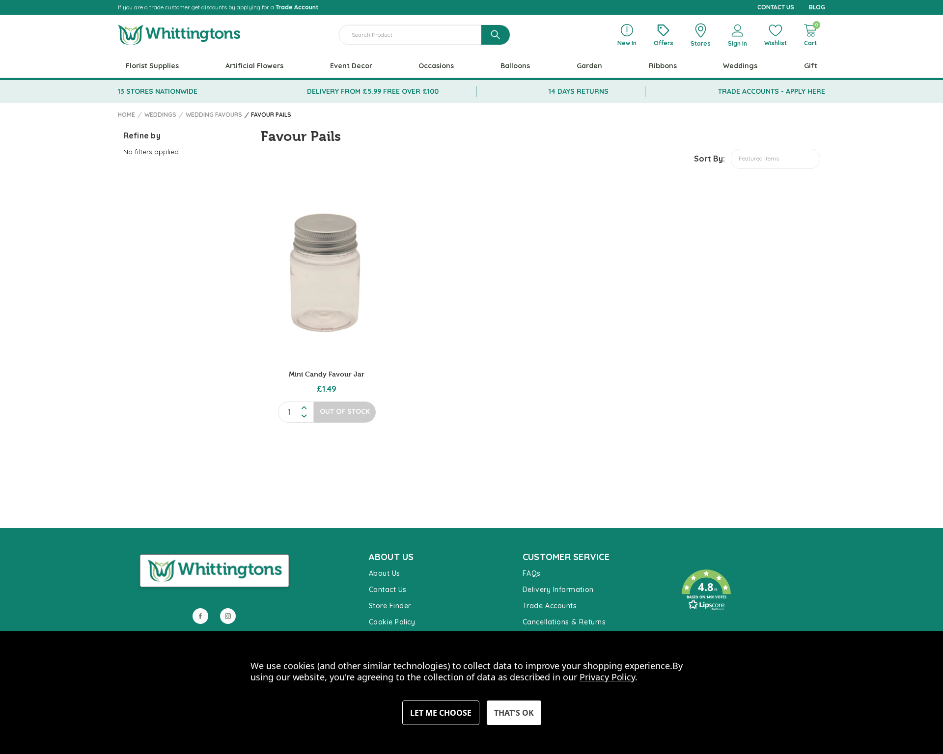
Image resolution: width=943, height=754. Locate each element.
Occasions (436, 65)
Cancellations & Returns (564, 622)
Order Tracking (702, 624)
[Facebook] (200, 616)
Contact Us (388, 589)
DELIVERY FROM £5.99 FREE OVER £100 (373, 91)
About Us (384, 573)
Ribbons (663, 65)
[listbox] (775, 159)
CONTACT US (775, 7)
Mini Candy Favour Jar (326, 374)
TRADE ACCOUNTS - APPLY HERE (771, 91)
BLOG (817, 7)
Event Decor (351, 65)
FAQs (532, 573)
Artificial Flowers (254, 65)
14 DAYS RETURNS (579, 91)
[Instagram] (228, 616)
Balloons (515, 65)
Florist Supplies (152, 65)
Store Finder (390, 605)
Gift (810, 65)
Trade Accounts (550, 605)
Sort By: (709, 158)
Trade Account (297, 7)
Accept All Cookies (514, 712)
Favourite (693, 560)
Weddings (740, 65)
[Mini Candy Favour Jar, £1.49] (326, 272)
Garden (589, 65)
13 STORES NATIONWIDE (157, 91)
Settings (440, 712)
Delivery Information (558, 589)
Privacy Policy (607, 677)
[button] (748, 590)
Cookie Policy (392, 622)
